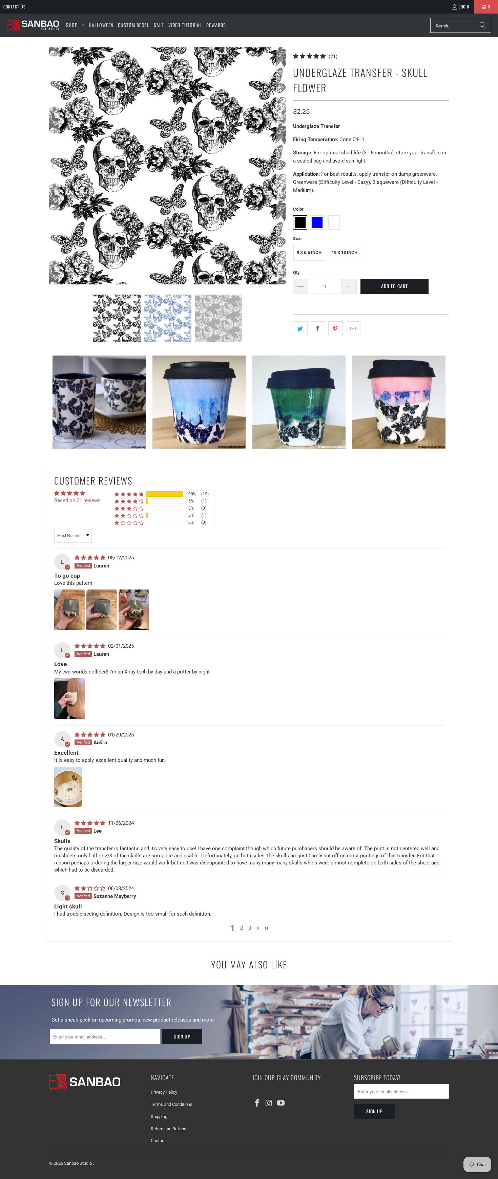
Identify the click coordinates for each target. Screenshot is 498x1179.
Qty (296, 272)
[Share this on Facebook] (318, 328)
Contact (158, 1140)
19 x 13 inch (344, 252)
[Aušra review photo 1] (68, 787)
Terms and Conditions (171, 1104)
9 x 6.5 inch (309, 252)
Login (464, 6)
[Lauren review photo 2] (101, 610)
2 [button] (241, 928)
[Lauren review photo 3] (134, 610)
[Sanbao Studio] (33, 25)
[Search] (482, 25)
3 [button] (249, 928)
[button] (75, 25)
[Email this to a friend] (353, 328)
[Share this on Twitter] (300, 328)
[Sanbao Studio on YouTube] (281, 1103)
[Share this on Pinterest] (335, 328)
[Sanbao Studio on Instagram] (269, 1103)
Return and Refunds (170, 1128)
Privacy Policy (164, 1092)
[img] (91, 558)
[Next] (281, 165)
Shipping (159, 1116)
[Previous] (54, 165)
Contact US (14, 6)
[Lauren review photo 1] (69, 610)
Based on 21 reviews (77, 500)
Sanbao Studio (78, 1163)
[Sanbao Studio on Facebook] (257, 1103)
